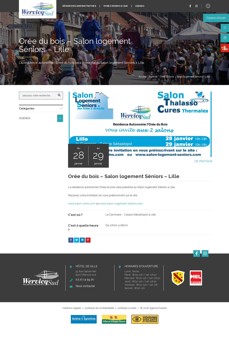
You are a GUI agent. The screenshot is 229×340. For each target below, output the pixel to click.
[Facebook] (190, 6)
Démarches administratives (79, 6)
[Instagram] (196, 6)
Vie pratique (203, 161)
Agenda (139, 6)
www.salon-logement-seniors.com (121, 203)
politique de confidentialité (99, 308)
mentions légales (72, 308)
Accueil (143, 76)
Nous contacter (85, 286)
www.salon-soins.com (81, 203)
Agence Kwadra (158, 308)
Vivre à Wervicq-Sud (115, 6)
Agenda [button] (25, 118)
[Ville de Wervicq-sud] (37, 9)
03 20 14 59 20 (85, 279)
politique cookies (127, 308)
